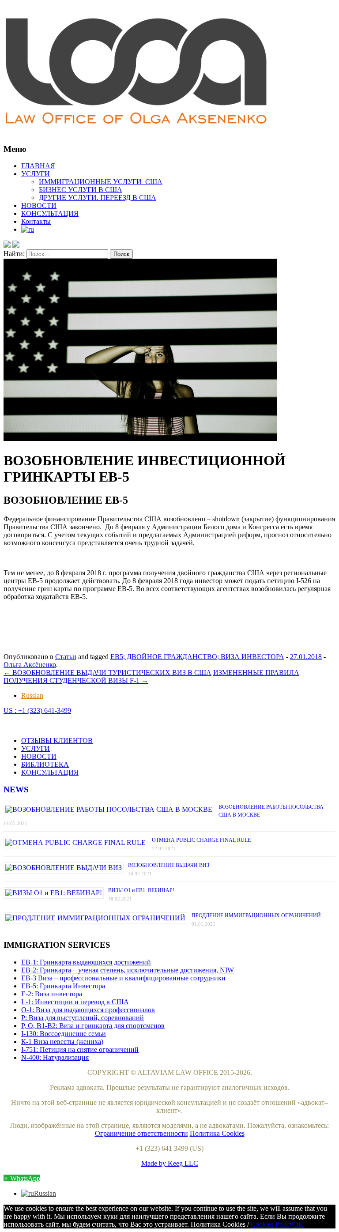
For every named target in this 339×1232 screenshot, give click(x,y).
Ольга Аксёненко (30, 664)
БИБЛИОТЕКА (45, 764)
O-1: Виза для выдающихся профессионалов (88, 1009)
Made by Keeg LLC (169, 1163)
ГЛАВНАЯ (38, 166)
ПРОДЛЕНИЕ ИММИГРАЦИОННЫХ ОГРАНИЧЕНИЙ (256, 915)
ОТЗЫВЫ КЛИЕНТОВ (57, 740)
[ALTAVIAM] (169, 72)
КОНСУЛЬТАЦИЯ (50, 213)
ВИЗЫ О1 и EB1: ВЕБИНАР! (141, 890)
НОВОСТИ (38, 205)
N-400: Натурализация (55, 1057)
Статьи (65, 656)
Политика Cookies (217, 1133)
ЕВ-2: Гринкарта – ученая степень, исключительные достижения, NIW (127, 970)
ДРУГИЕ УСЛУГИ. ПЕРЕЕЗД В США (97, 197)
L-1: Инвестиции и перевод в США (75, 1002)
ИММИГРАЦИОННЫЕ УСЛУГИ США (100, 181)
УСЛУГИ (35, 173)
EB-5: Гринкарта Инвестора (63, 986)
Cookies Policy (272, 1224)
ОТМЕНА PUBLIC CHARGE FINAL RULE (201, 840)
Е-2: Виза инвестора (51, 994)
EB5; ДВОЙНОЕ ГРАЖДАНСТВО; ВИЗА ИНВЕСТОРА (197, 656)
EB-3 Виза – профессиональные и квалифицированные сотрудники (123, 978)
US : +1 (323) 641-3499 (37, 710)
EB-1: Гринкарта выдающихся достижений (86, 962)
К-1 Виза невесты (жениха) (62, 1041)
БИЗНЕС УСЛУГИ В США (80, 189)
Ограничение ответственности (141, 1133)
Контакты (36, 221)
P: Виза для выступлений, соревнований (82, 1017)
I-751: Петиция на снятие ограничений (80, 1049)
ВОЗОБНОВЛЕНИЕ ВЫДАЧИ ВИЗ (168, 865)
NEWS (16, 789)
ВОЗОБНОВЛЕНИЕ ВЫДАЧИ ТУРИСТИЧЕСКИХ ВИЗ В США (107, 672)
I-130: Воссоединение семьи (63, 1033)
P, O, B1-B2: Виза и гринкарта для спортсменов (93, 1025)
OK (298, 1224)
